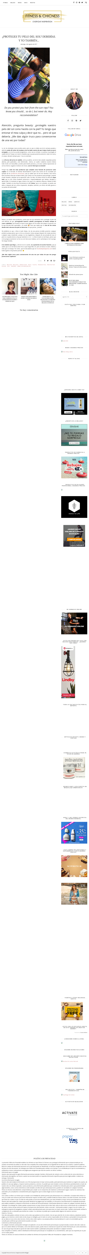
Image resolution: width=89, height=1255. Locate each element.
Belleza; (16, 264)
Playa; (35, 264)
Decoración (72, 205)
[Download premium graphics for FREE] (72, 1020)
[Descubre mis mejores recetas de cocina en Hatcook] (69, 1061)
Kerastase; (23, 264)
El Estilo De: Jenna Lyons (76, 274)
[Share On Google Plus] (54, 260)
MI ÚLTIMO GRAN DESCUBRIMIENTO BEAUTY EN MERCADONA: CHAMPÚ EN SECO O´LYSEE (78, 283)
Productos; (42, 264)
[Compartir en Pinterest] (51, 260)
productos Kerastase (17, 173)
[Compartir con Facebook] (44, 260)
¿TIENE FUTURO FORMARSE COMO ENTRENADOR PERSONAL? (74, 244)
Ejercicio (77, 201)
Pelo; (30, 264)
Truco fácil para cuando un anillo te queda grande (77, 257)
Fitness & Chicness (11, 1252)
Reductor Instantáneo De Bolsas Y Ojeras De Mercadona (78, 266)
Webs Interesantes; (24, 266)
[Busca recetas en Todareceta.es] (67, 1095)
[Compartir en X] (47, 260)
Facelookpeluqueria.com (44, 249)
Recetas (64, 205)
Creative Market (83, 1032)
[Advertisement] (74, 45)
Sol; (8, 266)
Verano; (14, 266)
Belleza (9, 264)
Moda (70, 201)
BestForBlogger (25, 1252)
